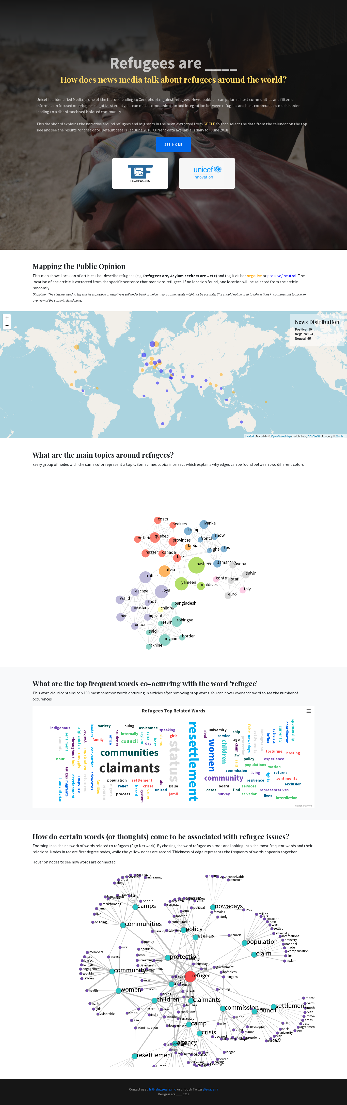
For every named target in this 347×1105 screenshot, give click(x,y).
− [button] (7, 325)
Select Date (43, 13)
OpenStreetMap (281, 436)
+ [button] (7, 318)
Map (234, 13)
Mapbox (341, 436)
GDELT (208, 123)
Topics (247, 13)
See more (173, 144)
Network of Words (296, 13)
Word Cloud (267, 13)
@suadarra (210, 1089)
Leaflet (249, 436)
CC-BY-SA (314, 436)
